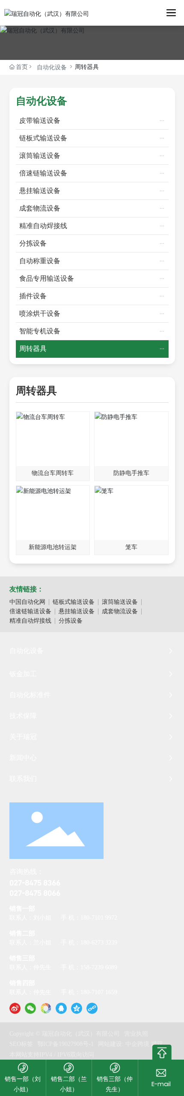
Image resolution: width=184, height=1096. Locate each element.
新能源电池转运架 (53, 547)
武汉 (157, 1044)
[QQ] (61, 1008)
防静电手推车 (131, 473)
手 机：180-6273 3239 (89, 942)
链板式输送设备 (74, 602)
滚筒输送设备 (120, 602)
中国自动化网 (27, 602)
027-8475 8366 (34, 883)
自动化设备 (52, 67)
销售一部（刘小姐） (23, 1084)
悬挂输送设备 (77, 611)
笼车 (131, 547)
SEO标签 (21, 1044)
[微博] (15, 1008)
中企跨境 (137, 1044)
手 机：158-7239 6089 (89, 967)
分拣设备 (71, 621)
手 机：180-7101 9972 (89, 918)
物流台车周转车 (53, 473)
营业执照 (136, 1034)
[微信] (30, 1008)
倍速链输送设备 (30, 611)
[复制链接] (92, 1008)
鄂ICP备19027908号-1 (65, 1044)
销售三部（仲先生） (115, 1084)
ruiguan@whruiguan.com (161, 1084)
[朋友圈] (45, 1008)
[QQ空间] (76, 1008)
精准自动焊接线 (30, 621)
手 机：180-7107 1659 (89, 992)
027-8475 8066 (34, 893)
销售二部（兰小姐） (69, 1084)
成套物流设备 (120, 611)
